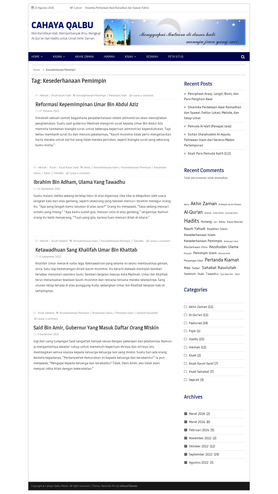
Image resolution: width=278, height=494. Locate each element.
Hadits (191, 220)
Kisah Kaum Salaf (61, 95)
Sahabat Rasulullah (147, 313)
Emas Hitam (218, 213)
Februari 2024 (199, 430)
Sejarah (152, 56)
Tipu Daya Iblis (226, 274)
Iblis (215, 222)
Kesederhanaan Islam (106, 167)
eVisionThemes (128, 486)
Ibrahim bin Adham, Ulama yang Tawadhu (79, 182)
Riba (187, 268)
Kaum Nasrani (235, 221)
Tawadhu (59, 173)
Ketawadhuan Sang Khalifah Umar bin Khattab (86, 250)
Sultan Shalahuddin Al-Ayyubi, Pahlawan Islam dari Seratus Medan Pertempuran (209, 139)
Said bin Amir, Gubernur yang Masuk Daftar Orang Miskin (96, 327)
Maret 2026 (197, 414)
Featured (195, 323)
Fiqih (192, 331)
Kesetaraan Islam (231, 241)
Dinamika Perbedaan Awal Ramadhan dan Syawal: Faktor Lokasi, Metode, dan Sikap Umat (212, 112)
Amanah (207, 213)
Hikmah (109, 56)
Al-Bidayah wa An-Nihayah (230, 204)
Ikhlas (87, 167)
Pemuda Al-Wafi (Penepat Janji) (209, 126)
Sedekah (190, 274)
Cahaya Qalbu (62, 25)
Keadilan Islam (217, 229)
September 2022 (200, 454)
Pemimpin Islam (118, 95)
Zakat (237, 274)
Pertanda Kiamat (222, 260)
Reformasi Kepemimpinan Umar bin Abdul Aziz (86, 104)
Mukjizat (188, 253)
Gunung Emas (231, 213)
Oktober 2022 (198, 446)
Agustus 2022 (198, 462)
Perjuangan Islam (193, 260)
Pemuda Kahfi (224, 253)
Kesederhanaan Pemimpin (91, 95)
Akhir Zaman (84, 56)
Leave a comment (143, 95)
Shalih (200, 274)
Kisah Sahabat (60, 241)
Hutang (206, 221)
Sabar (47, 173)
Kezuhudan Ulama (102, 313)
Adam (186, 204)
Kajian (57, 56)
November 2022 (200, 438)
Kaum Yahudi (194, 228)
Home (35, 56)
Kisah (129, 56)
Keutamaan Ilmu (196, 247)
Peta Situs (175, 56)
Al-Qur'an (193, 212)
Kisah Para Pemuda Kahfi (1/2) (209, 153)
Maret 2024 (197, 422)
